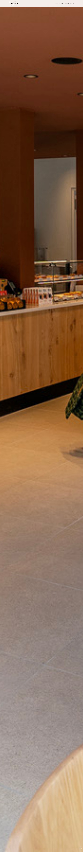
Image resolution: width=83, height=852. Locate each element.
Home (57, 3)
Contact (72, 3)
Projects (67, 3)
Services (61, 3)
